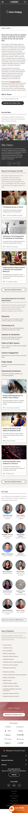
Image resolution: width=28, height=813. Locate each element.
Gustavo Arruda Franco (20, 591)
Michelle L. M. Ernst (7, 534)
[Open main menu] (2, 2)
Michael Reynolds (7, 610)
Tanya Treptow (21, 515)
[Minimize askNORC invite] (26, 806)
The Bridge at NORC (14, 81)
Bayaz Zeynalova (7, 571)
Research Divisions (7, 760)
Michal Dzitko (20, 571)
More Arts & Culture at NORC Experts (13, 620)
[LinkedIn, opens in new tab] (14, 785)
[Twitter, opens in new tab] (19, 785)
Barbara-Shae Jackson (20, 535)
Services (4, 765)
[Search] (25, 2)
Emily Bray (20, 554)
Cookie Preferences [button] (14, 803)
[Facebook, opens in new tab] (8, 785)
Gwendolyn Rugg (7, 515)
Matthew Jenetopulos (7, 554)
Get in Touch (6, 94)
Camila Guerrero (7, 591)
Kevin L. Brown (21, 610)
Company (4, 756)
